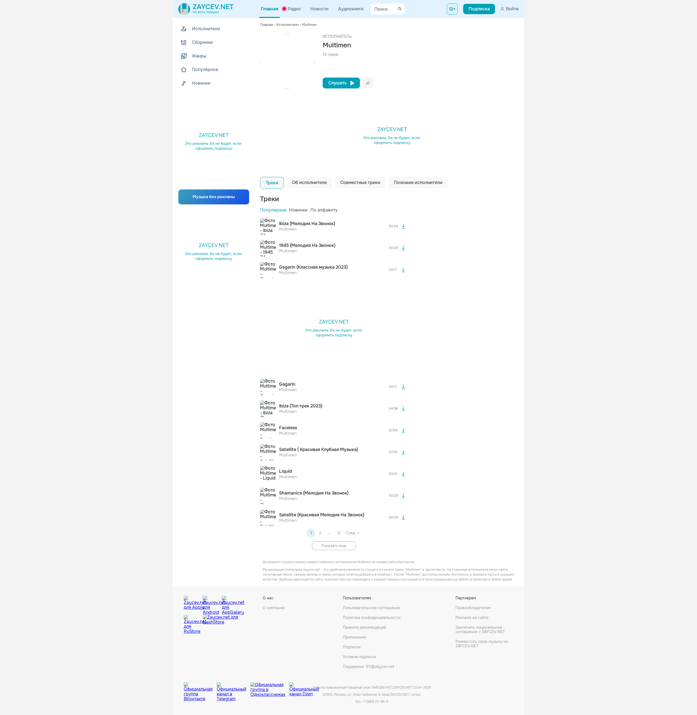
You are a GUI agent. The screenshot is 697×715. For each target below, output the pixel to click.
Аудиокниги (350, 9)
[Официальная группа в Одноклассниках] (269, 687)
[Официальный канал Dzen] (304, 687)
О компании (274, 608)
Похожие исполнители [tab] (418, 182)
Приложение (354, 637)
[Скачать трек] (403, 226)
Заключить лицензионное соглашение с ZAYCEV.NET (480, 629)
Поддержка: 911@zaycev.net (368, 666)
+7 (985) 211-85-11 (375, 701)
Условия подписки (359, 657)
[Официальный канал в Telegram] (233, 687)
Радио (294, 9)
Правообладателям (473, 608)
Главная (269, 9)
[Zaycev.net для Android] (211, 604)
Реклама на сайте (472, 617)
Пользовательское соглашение (371, 608)
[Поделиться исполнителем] (368, 83)
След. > (352, 532)
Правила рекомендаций (364, 627)
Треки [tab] (272, 183)
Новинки (298, 210)
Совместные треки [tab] (360, 182)
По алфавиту (324, 210)
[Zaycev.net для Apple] (192, 604)
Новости (319, 9)
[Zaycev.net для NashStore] (220, 624)
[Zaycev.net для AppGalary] (230, 604)
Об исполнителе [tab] (309, 182)
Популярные (273, 210)
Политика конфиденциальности (371, 617)
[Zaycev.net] (206, 9)
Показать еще (334, 545)
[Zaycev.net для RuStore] (192, 624)
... (329, 532)
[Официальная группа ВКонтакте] (200, 687)
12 (339, 532)
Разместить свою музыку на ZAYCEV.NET (482, 643)
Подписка (351, 647)
